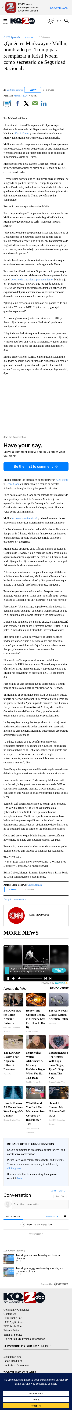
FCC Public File (12, 1326)
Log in (54, 1191)
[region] (36, 1238)
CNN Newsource (15, 89)
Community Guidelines (16, 1309)
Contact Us (9, 1313)
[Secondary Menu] (8, 20)
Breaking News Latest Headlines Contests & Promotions (16, 1361)
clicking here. (14, 1168)
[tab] (13, 1216)
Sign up (62, 1191)
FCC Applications (13, 1322)
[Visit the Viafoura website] (61, 1284)
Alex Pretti (62, 479)
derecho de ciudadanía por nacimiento (32, 279)
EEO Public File (12, 1317)
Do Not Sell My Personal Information (24, 1338)
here (19, 1178)
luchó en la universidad (24, 518)
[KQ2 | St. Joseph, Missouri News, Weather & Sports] (24, 20)
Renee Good (12, 483)
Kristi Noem (21, 133)
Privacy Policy (11, 1330)
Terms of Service (12, 1334)
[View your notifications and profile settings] (65, 1216)
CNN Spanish (34, 885)
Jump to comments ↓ (14, 899)
